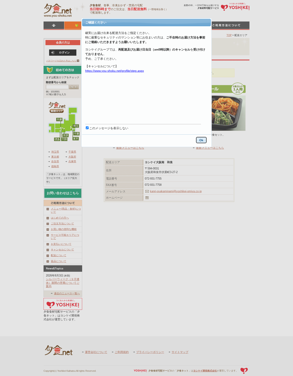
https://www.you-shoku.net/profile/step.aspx (114, 70)
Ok (201, 140)
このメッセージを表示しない (108, 128)
